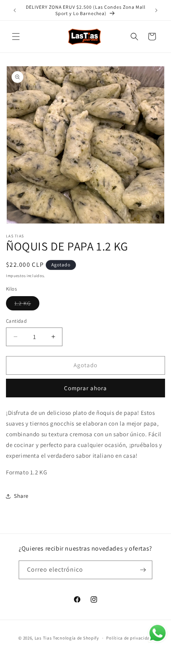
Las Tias (44, 638)
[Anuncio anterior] (14, 10)
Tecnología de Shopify (76, 638)
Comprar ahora (85, 388)
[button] (16, 36)
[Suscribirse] (143, 570)
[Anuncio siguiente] (156, 10)
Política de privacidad (129, 638)
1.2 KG (26, 304)
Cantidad (16, 321)
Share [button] (21, 495)
